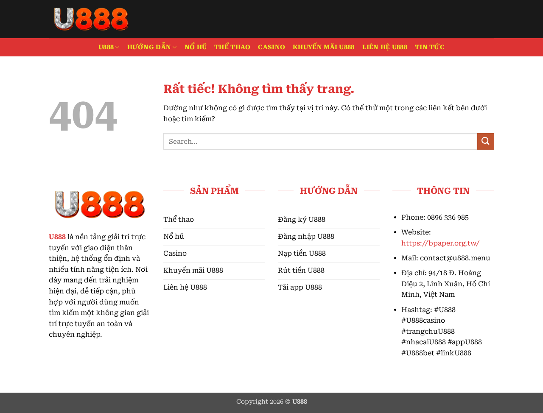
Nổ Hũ (196, 47)
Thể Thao (232, 47)
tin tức (430, 47)
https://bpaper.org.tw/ (440, 243)
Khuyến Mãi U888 (323, 47)
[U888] (91, 19)
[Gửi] (485, 141)
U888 (106, 47)
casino (271, 47)
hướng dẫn (149, 47)
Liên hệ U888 (384, 47)
